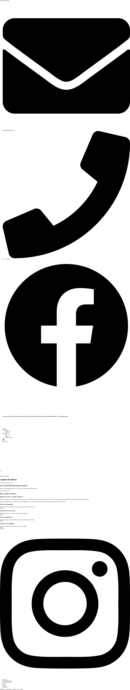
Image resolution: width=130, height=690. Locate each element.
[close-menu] (0, 471)
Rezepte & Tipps (9, 437)
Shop (4, 438)
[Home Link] (36, 469)
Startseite (5, 428)
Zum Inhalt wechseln (4, 0)
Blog (6, 436)
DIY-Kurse (7, 432)
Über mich (5, 433)
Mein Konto (5, 441)
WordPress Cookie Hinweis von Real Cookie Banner (11, 689)
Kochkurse (5, 430)
